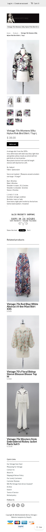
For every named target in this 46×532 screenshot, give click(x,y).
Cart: (36, 3)
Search (9, 490)
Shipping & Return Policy (15, 475)
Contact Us (11, 470)
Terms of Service (12, 492)
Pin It (28, 230)
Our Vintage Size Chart (15, 464)
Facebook (13, 505)
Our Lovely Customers (14, 478)
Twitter (8, 505)
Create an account (21, 3)
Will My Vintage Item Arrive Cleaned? (20, 484)
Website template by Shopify (21, 517)
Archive (9, 487)
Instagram (22, 505)
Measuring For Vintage (14, 467)
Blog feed (18, 505)
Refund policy (11, 495)
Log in (9, 3)
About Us (10, 473)
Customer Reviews (13, 481)
